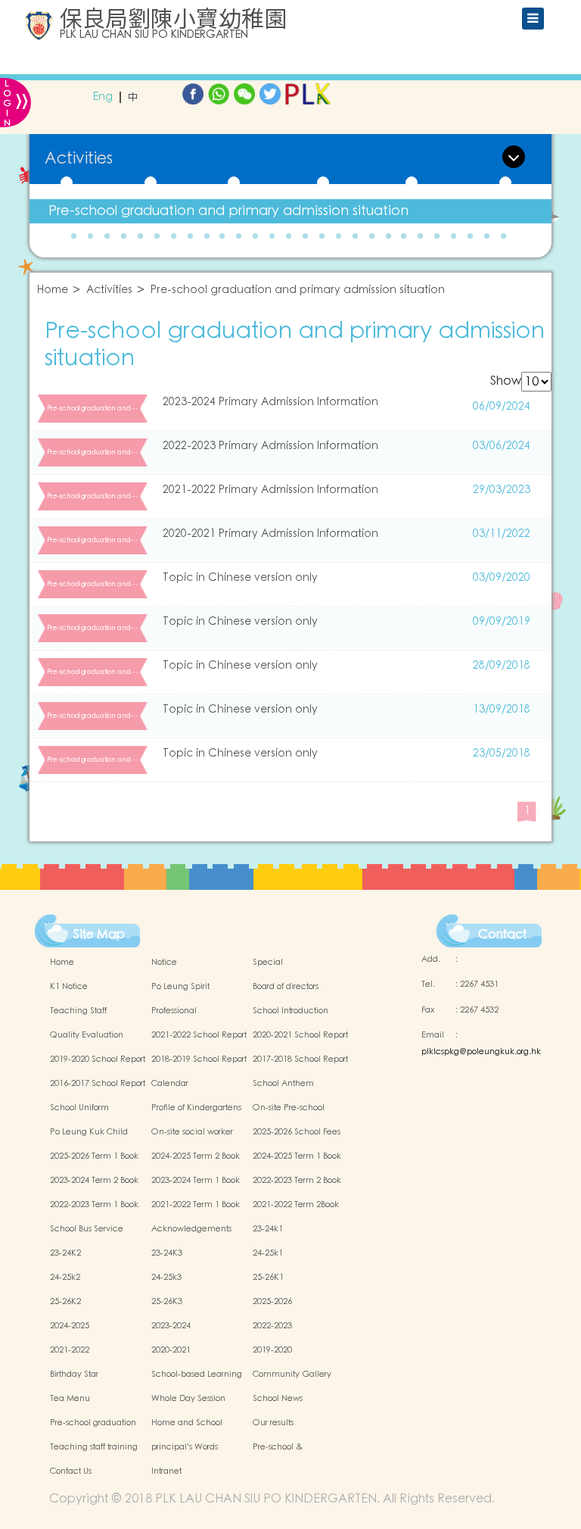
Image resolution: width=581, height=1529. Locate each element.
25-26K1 (268, 1278)
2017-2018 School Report (300, 1059)
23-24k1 (268, 1229)
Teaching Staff (78, 1011)
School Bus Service (86, 1229)
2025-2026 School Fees (296, 1132)
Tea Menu (70, 1399)
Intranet (166, 1471)
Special (268, 962)
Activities (109, 290)
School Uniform (79, 1108)
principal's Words (184, 1447)
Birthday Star (74, 1374)
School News (278, 1399)
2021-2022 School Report (199, 1035)
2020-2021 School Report (300, 1035)
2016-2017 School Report (97, 1084)
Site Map (99, 934)
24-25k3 (166, 1278)
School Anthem (283, 1084)
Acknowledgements (191, 1229)
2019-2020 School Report (97, 1059)
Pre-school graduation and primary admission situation (228, 210)
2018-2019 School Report (199, 1059)
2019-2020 (272, 1350)
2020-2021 (171, 1350)
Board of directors (285, 987)
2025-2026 (272, 1302)
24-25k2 (65, 1278)
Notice (164, 962)
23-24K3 (166, 1253)
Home (52, 290)
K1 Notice (69, 987)
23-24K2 (65, 1253)
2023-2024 (171, 1326)
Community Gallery (292, 1374)
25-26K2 (65, 1302)
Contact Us (71, 1471)
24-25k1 (268, 1253)
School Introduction (290, 1011)
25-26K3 (166, 1302)
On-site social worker (192, 1132)
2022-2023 (272, 1326)
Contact (502, 934)
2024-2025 (69, 1326)
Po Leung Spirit (180, 987)
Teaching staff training (94, 1447)
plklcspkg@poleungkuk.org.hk (481, 1052)
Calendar (169, 1084)
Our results (273, 1423)
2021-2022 (69, 1350)
